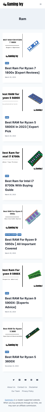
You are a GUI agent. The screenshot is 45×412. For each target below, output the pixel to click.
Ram (7, 63)
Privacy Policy (27, 391)
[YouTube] (25, 380)
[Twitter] (13, 380)
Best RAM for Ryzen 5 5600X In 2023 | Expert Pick (22, 127)
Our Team (16, 391)
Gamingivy (9, 400)
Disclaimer (33, 387)
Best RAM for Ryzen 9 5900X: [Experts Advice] (20, 303)
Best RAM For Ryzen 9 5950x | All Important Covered (21, 244)
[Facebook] (8, 380)
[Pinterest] (31, 380)
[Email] (37, 380)
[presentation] (22, 46)
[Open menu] (40, 4)
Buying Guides (10, 234)
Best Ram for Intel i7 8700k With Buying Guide (19, 185)
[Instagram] (19, 380)
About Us (11, 387)
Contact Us (22, 387)
